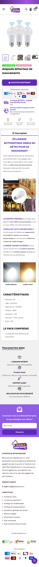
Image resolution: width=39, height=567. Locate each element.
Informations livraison (12, 517)
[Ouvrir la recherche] (26, 9)
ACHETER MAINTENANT (21, 82)
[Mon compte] (30, 9)
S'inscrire (20, 432)
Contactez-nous (10, 497)
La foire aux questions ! (12, 500)
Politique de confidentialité (14, 504)
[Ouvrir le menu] (4, 9)
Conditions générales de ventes (16, 510)
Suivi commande (10, 521)
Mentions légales (10, 514)
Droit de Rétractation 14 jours (15, 524)
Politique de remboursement (14, 507)
